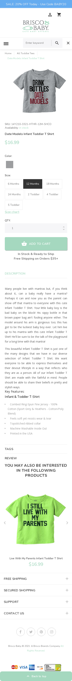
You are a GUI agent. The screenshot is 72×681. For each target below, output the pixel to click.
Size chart (12, 212)
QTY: (8, 220)
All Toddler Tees (26, 53)
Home (8, 53)
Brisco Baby (14, 646)
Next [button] (67, 523)
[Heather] (9, 164)
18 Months (52, 184)
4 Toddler (52, 194)
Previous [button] (5, 523)
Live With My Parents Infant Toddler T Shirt (36, 558)
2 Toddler (34, 194)
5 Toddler (14, 205)
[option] (39, 91)
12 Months (32, 184)
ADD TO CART (40, 244)
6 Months (13, 184)
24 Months (14, 194)
